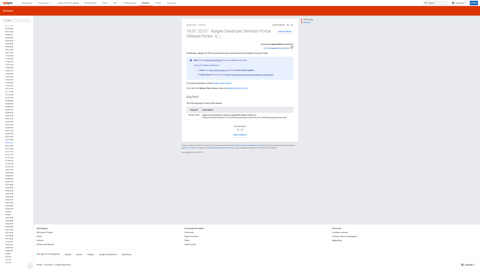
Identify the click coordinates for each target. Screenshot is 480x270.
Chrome (79, 255)
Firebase (90, 255)
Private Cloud (43, 3)
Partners (40, 240)
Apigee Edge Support (214, 60)
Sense (104, 3)
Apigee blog (337, 240)
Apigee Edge (27, 3)
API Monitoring (90, 3)
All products (126, 255)
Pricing (158, 3)
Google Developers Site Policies (222, 148)
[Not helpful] (292, 25)
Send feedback (285, 32)
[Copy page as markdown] (216, 36)
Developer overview (340, 232)
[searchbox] (17, 20)
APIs (115, 3)
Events (39, 236)
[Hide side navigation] (30, 265)
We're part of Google (45, 232)
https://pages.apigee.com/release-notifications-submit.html (249, 75)
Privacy (39, 265)
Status (187, 240)
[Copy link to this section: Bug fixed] (201, 97)
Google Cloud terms (63, 265)
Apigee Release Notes (238, 88)
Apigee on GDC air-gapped (68, 3)
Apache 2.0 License (189, 148)
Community (171, 3)
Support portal (190, 244)
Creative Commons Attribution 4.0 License (249, 145)
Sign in (474, 3)
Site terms (49, 265)
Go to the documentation (277, 48)
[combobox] (435, 3)
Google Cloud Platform (108, 255)
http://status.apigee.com (219, 70)
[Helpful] (288, 25)
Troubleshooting (129, 3)
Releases (146, 3)
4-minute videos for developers (344, 236)
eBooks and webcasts (45, 244)
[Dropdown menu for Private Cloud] (51, 3)
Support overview (191, 236)
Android (68, 255)
